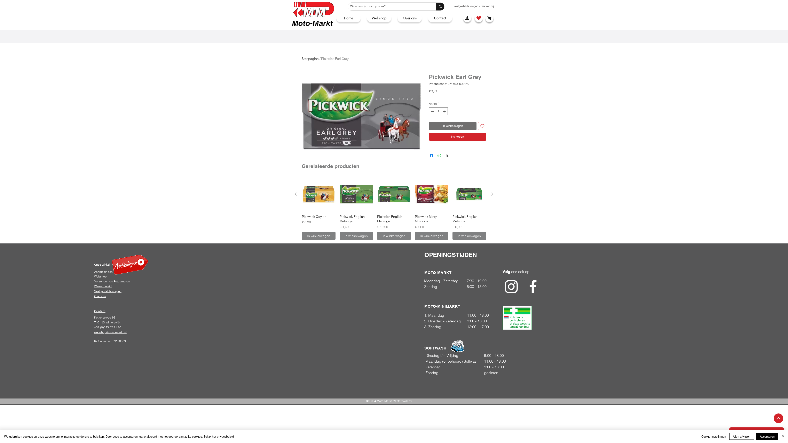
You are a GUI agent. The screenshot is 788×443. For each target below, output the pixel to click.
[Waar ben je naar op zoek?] (440, 6)
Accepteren (767, 436)
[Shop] (479, 18)
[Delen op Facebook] (431, 155)
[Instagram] (511, 286)
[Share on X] (447, 155)
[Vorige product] (295, 194)
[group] (394, 208)
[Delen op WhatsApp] (439, 155)
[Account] (467, 18)
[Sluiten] (783, 436)
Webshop (100, 276)
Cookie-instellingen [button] (713, 436)
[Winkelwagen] (489, 18)
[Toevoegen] (482, 126)
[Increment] (444, 111)
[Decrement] (432, 111)
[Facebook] (533, 286)
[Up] (778, 418)
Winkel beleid (103, 286)
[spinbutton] (438, 111)
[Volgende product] (492, 194)
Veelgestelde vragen (107, 291)
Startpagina (310, 59)
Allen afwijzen (741, 436)
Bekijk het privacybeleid (219, 436)
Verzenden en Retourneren (112, 281)
